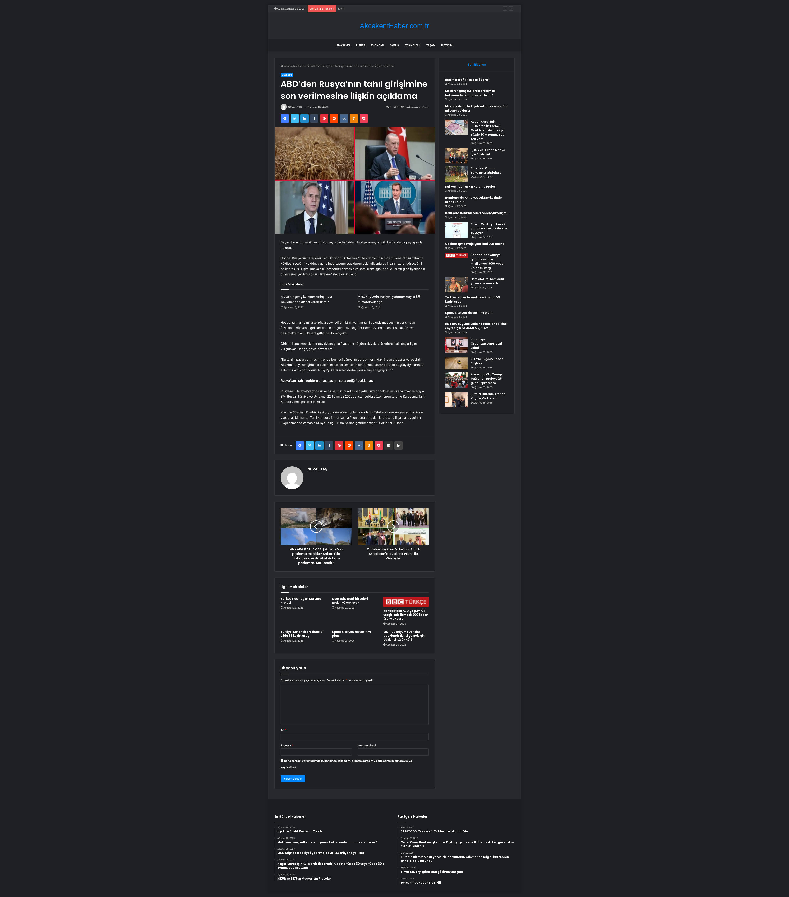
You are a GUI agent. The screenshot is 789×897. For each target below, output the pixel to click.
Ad (283, 730)
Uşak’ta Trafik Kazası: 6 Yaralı (467, 80)
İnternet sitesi (367, 745)
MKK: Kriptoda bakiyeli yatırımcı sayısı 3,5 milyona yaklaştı (374, 8)
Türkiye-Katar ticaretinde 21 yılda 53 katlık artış (302, 634)
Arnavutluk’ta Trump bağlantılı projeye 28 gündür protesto (486, 378)
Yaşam (430, 45)
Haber (360, 45)
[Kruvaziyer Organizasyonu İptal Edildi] (456, 345)
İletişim (447, 45)
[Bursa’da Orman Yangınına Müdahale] (456, 174)
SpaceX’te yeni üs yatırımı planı (351, 634)
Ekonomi (377, 45)
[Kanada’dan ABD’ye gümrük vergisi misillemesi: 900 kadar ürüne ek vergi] (406, 602)
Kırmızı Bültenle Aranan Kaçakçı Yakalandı (488, 396)
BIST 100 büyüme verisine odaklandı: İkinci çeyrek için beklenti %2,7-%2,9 (404, 636)
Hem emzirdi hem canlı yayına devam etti (488, 281)
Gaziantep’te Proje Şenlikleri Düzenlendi (475, 244)
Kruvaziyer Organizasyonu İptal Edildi (486, 343)
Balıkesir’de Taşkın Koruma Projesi (301, 601)
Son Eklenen (477, 64)
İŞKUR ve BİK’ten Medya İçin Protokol (488, 152)
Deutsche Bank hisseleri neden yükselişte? (350, 601)
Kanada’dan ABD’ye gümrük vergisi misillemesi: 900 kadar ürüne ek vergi (405, 615)
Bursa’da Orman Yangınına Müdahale (486, 170)
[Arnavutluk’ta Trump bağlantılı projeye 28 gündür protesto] (456, 380)
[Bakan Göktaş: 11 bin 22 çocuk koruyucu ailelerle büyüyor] (456, 230)
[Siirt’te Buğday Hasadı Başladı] (456, 363)
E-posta (287, 745)
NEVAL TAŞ (295, 107)
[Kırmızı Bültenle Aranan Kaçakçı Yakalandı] (456, 399)
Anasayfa (343, 45)
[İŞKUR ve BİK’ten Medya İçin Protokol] (456, 155)
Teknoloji (412, 45)
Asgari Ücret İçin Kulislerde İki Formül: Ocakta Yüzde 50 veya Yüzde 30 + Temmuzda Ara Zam (487, 130)
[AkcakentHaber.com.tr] (394, 26)
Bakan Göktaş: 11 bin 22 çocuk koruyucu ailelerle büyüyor (489, 228)
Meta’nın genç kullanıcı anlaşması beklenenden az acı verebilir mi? (470, 93)
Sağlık (394, 45)
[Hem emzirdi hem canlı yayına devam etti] (456, 284)
